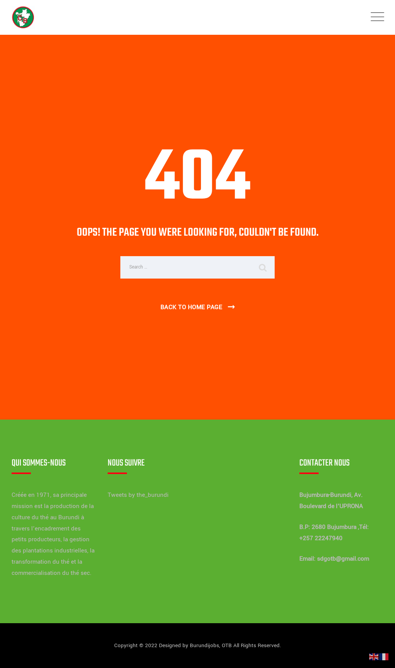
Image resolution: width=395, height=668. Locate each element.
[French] (384, 656)
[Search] (263, 267)
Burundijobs (204, 645)
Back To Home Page (191, 307)
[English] (374, 656)
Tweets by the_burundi (138, 495)
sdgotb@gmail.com (343, 558)
